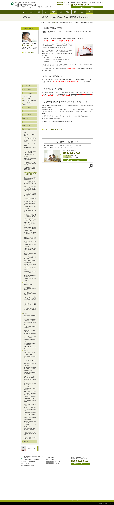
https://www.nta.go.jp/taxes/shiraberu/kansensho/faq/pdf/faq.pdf (57, 121)
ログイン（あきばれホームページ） (106, 503)
